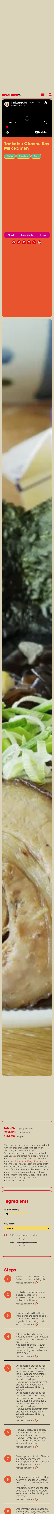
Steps (43, 235)
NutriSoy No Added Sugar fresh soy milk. (28, 1161)
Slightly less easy (25, 1128)
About (11, 235)
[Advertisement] (27, 1098)
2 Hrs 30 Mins (24, 1132)
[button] (14, 242)
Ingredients (27, 235)
